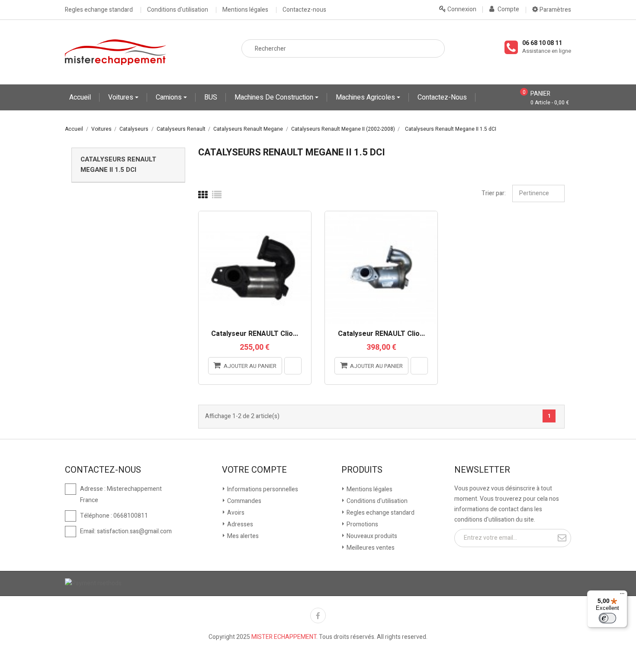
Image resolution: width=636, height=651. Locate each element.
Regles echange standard (99, 10)
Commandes (243, 501)
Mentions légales (245, 10)
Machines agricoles (366, 97)
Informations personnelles (262, 489)
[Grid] (203, 195)
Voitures (121, 97)
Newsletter (482, 470)
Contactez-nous (304, 10)
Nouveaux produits (371, 536)
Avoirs (235, 512)
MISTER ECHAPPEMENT (283, 636)
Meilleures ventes (370, 547)
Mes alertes (242, 536)
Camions (169, 97)
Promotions (361, 524)
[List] (217, 195)
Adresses (239, 524)
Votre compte (254, 470)
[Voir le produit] (293, 365)
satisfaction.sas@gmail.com (134, 531)
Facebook (318, 615)
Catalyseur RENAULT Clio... (254, 334)
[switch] (607, 618)
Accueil (80, 97)
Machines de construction (274, 97)
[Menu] (622, 595)
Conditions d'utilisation (177, 10)
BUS (210, 97)
